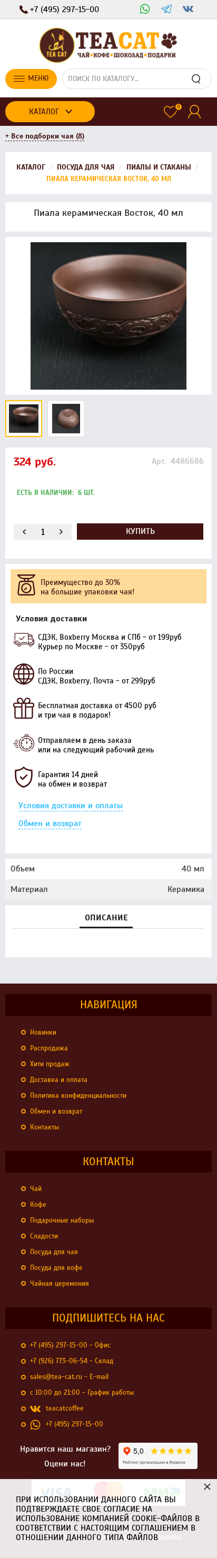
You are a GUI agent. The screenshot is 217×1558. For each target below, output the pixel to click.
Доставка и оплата (58, 1080)
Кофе (38, 1204)
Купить (140, 531)
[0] (170, 111)
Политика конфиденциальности (78, 1095)
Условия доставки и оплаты (70, 805)
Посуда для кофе (56, 1268)
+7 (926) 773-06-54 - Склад (71, 1361)
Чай (36, 1189)
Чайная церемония (59, 1283)
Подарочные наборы (62, 1220)
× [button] (207, 1486)
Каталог (44, 111)
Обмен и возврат (50, 823)
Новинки (43, 1032)
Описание (106, 918)
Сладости (44, 1236)
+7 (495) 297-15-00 (74, 1424)
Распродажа (49, 1048)
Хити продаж (50, 1064)
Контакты (44, 1127)
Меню (38, 78)
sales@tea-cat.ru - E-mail (69, 1377)
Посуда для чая (54, 1252)
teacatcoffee (65, 1408)
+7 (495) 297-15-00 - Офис (70, 1345)
